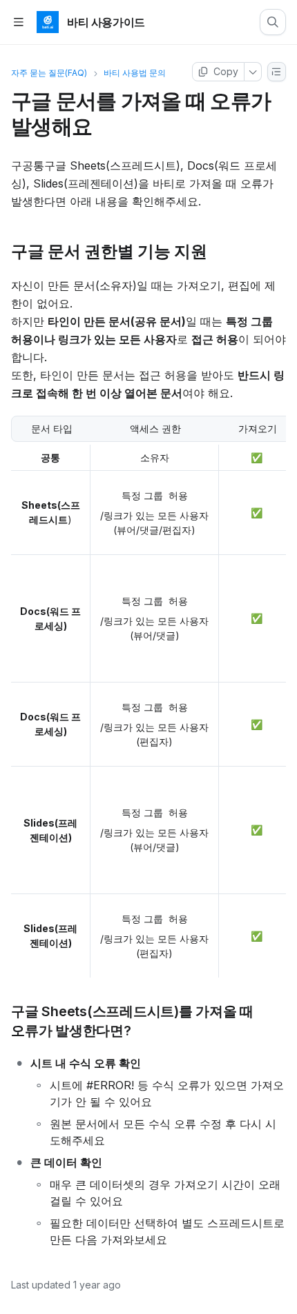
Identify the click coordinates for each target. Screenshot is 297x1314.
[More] (253, 71)
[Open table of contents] (18, 22)
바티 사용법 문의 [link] (135, 73)
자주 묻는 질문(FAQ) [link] (49, 73)
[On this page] (277, 71)
